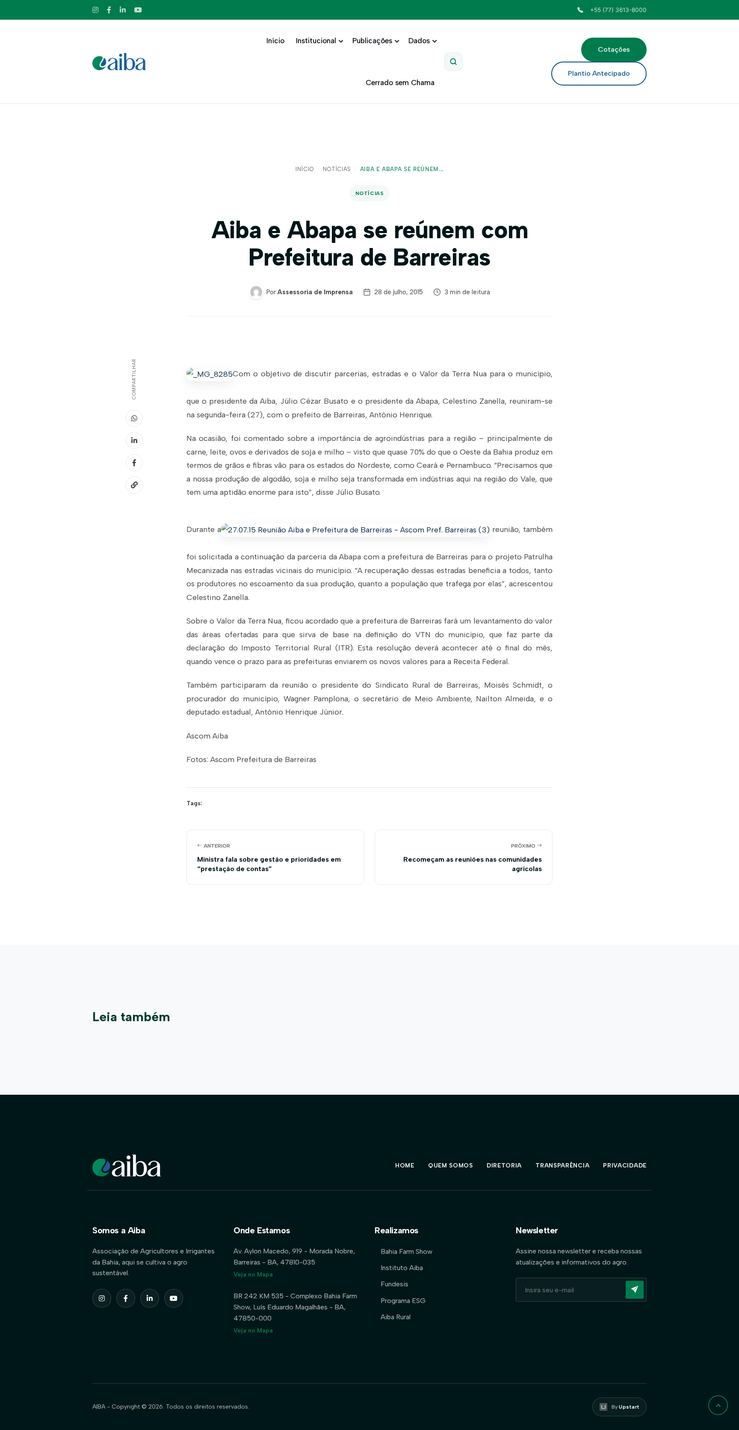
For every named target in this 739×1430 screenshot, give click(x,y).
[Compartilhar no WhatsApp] (134, 418)
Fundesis (394, 1284)
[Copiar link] (134, 484)
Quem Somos (450, 1165)
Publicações (372, 40)
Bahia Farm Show (406, 1251)
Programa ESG (403, 1301)
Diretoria (504, 1165)
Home (404, 1165)
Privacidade (625, 1165)
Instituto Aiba (402, 1268)
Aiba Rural (396, 1317)
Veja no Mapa (253, 1274)
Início (275, 40)
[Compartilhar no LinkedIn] (134, 440)
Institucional (316, 40)
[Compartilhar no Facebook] (134, 462)
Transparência (562, 1165)
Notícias (337, 169)
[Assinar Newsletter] (635, 1290)
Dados (419, 40)
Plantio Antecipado (599, 73)
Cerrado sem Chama (400, 82)
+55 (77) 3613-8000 (618, 9)
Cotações (614, 49)
